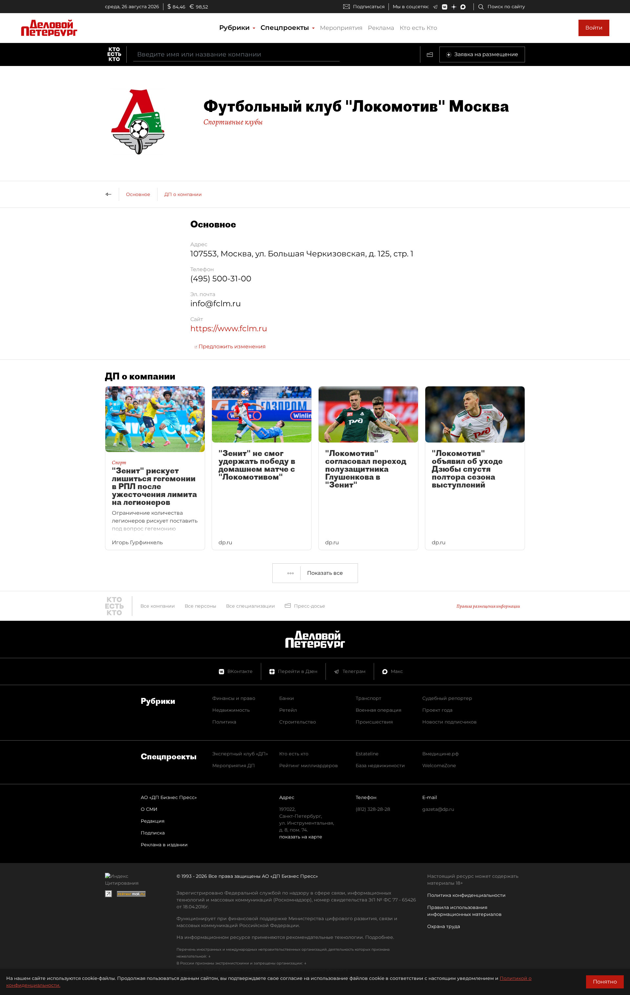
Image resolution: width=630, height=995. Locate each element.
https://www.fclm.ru (228, 328)
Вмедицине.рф (440, 754)
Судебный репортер (447, 698)
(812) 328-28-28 (373, 809)
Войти (593, 28)
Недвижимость (231, 710)
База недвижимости (380, 765)
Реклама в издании (164, 845)
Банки (286, 698)
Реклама (381, 28)
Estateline (367, 754)
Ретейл (288, 710)
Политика (224, 722)
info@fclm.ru (215, 303)
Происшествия (374, 722)
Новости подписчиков (449, 722)
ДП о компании (183, 194)
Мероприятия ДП (233, 765)
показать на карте (300, 837)
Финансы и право (233, 698)
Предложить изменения (231, 346)
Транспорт (368, 698)
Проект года (437, 710)
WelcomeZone (439, 765)
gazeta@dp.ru (438, 809)
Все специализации (250, 606)
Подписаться (369, 7)
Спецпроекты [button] (286, 28)
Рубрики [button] (235, 28)
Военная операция (378, 710)
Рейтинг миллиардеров (308, 765)
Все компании (157, 606)
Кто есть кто (293, 754)
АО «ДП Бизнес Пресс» (169, 797)
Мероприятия (341, 28)
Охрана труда (443, 926)
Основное (138, 194)
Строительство (297, 722)
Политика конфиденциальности (466, 895)
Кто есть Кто (418, 28)
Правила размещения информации (488, 606)
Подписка (153, 833)
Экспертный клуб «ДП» (240, 754)
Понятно (605, 982)
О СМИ (149, 809)
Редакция (152, 821)
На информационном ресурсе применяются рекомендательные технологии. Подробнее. (285, 937)
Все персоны (200, 606)
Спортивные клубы (233, 122)
